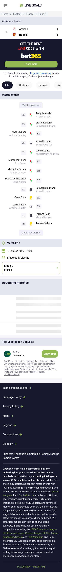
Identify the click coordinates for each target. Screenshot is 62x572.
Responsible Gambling (27, 454)
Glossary (8, 443)
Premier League (33, 533)
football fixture (26, 495)
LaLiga (54, 533)
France (30, 14)
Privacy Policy (11, 406)
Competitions (10, 434)
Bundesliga (8, 537)
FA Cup (46, 533)
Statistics (24, 85)
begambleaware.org (40, 73)
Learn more (31, 64)
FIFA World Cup (35, 537)
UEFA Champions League (44, 529)
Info (7, 85)
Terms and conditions (15, 387)
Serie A (19, 537)
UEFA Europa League (13, 533)
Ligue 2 (42, 14)
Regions (7, 425)
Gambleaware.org (12, 374)
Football (17, 14)
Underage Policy (12, 397)
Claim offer (50, 354)
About (6, 415)
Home (5, 14)
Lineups (43, 85)
